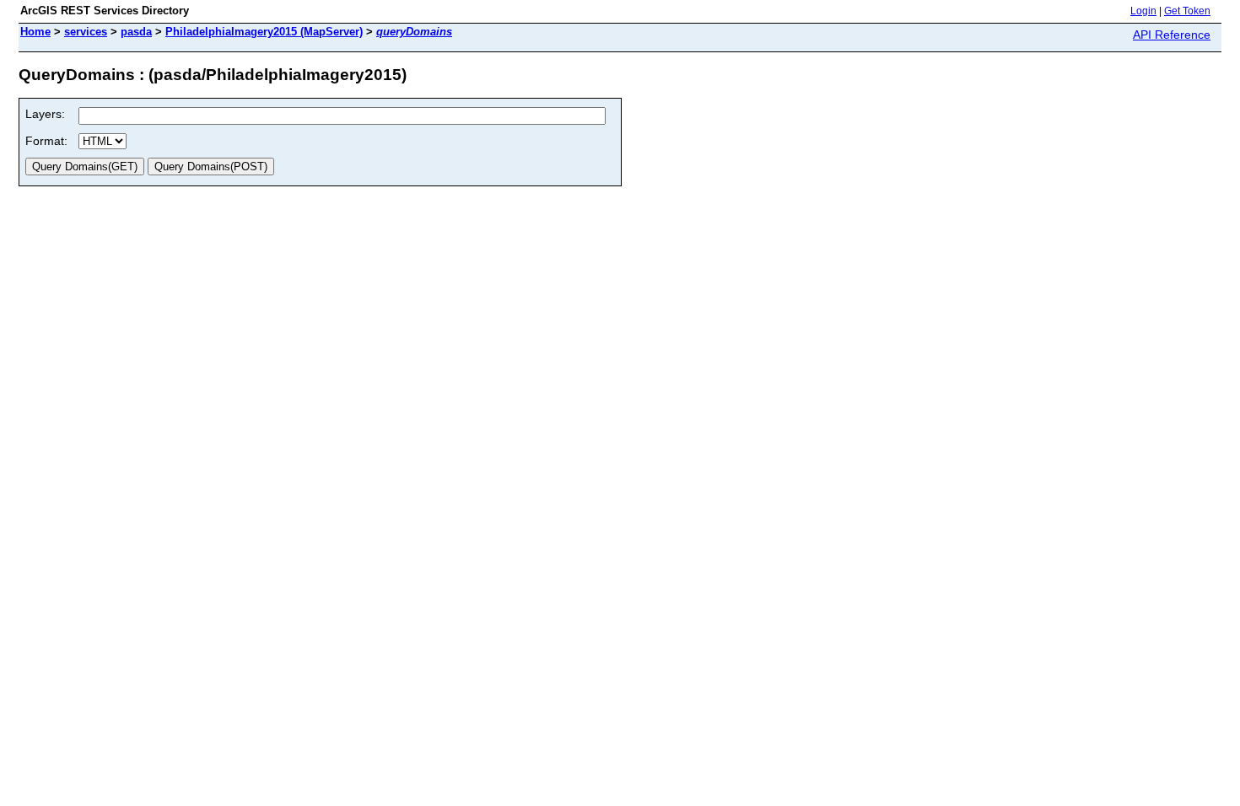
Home (35, 31)
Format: (46, 141)
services (85, 31)
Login (1143, 11)
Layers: (45, 114)
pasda (136, 31)
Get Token (1187, 11)
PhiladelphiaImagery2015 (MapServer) (264, 31)
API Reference (1171, 34)
